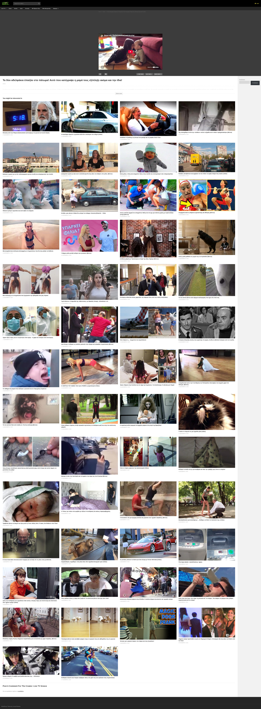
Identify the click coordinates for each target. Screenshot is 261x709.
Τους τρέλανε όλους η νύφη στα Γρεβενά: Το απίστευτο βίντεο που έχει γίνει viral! (85, 598)
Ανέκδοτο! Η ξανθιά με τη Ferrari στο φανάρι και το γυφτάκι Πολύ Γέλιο (140, 137)
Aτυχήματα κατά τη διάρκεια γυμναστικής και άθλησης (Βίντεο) (197, 212)
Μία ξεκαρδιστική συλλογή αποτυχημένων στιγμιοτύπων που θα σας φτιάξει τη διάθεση (28, 251)
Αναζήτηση (242, 79)
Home (10, 8)
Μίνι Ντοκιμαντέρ (46, 8)
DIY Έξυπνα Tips (36, 8)
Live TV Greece (40, 686)
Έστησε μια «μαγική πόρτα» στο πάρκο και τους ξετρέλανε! (137, 641)
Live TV (3, 8)
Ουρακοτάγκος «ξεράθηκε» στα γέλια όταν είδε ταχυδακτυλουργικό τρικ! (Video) (84, 561)
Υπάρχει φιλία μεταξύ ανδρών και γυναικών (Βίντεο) (76, 253)
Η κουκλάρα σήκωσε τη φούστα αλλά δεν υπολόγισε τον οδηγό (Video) (81, 134)
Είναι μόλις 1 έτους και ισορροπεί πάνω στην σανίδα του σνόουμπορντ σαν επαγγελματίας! (146, 174)
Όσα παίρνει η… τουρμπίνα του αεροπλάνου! (133, 340)
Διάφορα (55, 8)
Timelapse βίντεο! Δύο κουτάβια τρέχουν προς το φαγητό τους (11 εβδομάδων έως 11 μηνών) (88, 639)
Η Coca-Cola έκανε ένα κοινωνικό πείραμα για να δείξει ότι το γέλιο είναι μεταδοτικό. (27, 559)
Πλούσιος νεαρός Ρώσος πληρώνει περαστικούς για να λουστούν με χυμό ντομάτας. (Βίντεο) (29, 638)
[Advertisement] (130, 23)
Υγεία (21, 8)
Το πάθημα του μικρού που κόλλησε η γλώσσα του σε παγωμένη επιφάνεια (24, 388)
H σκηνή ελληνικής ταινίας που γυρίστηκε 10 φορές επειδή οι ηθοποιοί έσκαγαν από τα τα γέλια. (206, 340)
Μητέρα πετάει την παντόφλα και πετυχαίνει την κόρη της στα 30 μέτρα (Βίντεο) (84, 476)
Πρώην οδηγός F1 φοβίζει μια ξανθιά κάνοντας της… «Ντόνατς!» (21, 676)
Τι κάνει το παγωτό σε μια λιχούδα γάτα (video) (192, 431)
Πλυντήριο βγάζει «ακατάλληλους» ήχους (190, 562)
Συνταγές (27, 8)
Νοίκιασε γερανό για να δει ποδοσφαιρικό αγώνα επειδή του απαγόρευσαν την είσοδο (28, 174)
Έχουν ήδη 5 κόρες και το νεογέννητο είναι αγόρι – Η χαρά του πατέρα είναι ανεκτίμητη (28, 337)
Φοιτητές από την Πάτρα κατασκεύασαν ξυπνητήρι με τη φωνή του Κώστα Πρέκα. (26, 132)
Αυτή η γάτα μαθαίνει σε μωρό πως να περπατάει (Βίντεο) (195, 256)
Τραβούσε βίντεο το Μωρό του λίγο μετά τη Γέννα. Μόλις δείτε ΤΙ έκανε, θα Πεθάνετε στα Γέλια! (30, 523)
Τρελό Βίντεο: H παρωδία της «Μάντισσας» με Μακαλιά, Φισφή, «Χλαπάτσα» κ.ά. (84, 301)
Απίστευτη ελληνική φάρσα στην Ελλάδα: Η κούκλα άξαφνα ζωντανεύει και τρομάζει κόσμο (146, 599)
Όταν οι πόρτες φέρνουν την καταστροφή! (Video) (134, 468)
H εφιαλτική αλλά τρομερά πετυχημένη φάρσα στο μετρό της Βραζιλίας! (140, 425)
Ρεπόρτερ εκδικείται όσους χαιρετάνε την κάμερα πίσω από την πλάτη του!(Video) (144, 297)
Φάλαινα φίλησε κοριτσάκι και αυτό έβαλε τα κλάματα (18, 210)
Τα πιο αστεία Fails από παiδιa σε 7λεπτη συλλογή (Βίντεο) (20, 425)
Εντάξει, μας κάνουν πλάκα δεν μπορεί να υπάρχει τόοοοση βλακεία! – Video (83, 213)
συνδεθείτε (21, 691)
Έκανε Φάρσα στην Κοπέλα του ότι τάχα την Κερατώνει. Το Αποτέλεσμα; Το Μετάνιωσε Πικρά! (147, 385)
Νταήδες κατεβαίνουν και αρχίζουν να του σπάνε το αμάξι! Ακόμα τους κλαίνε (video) (203, 173)
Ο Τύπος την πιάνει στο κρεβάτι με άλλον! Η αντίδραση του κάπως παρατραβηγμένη (85, 511)
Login (257, 3)
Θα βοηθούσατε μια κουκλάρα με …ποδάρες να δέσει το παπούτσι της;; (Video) (201, 520)
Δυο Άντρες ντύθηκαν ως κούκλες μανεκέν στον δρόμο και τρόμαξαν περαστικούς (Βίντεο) (87, 344)
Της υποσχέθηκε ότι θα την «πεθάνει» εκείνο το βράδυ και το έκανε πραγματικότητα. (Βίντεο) (205, 132)
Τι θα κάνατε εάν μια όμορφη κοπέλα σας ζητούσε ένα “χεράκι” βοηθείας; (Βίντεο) (143, 517)
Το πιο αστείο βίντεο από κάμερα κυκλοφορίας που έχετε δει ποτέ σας (199, 297)
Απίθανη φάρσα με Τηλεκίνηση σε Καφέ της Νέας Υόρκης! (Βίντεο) (139, 259)
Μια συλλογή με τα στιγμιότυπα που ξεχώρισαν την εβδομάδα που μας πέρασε (25, 295)
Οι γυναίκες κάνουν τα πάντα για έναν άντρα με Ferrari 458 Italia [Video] (140, 559)
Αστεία (15, 8)
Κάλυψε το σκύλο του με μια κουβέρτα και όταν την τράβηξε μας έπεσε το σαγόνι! (202, 469)
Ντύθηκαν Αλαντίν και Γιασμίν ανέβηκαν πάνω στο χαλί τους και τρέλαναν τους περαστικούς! (88, 677)
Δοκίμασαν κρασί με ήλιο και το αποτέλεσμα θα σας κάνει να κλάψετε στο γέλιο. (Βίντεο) (86, 174)
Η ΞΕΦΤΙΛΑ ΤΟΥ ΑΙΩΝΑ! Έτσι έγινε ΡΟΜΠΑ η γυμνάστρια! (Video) (80, 386)
